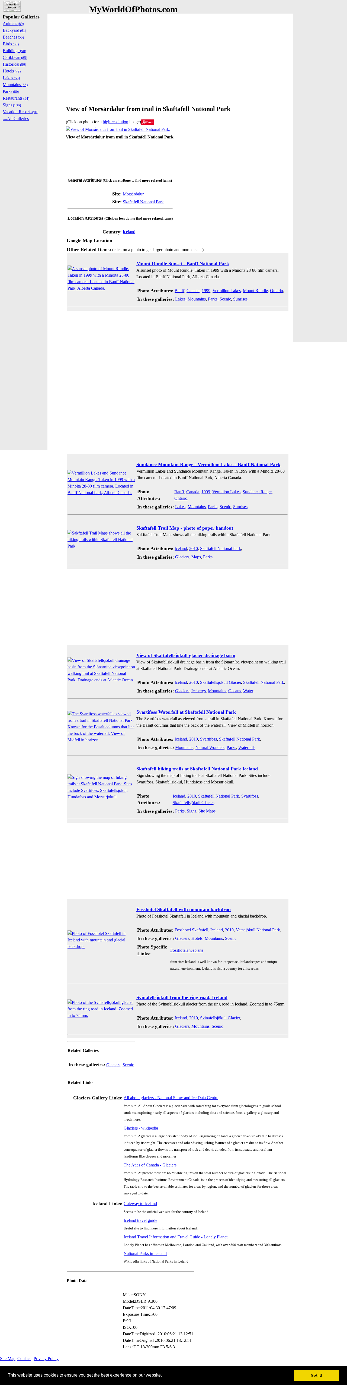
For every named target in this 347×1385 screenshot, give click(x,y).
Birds (11, 44)
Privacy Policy (46, 1358)
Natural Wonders (209, 747)
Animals (13, 23)
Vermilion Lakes (227, 290)
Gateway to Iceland (140, 1203)
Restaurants (16, 98)
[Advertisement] (177, 56)
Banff (179, 290)
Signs (191, 811)
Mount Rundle (255, 290)
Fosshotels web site (186, 950)
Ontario (276, 290)
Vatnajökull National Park (258, 930)
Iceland (129, 231)
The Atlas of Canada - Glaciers (150, 1165)
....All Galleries (16, 118)
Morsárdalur (133, 194)
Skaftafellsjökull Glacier (220, 682)
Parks (212, 299)
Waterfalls (246, 747)
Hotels (197, 938)
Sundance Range (257, 491)
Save (149, 122)
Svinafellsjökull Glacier (220, 1018)
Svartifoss (208, 739)
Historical (14, 64)
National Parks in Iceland (145, 1253)
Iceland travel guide (140, 1220)
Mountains (197, 299)
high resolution (115, 121)
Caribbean (15, 57)
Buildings (14, 50)
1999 (206, 290)
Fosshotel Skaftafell (191, 930)
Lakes (180, 299)
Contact (24, 1358)
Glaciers (182, 557)
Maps (196, 557)
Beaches (13, 37)
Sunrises (240, 299)
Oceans (234, 690)
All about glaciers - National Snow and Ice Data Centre (171, 1097)
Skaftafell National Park (143, 202)
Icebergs (198, 690)
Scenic (225, 299)
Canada (193, 290)
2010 (193, 548)
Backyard (14, 30)
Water (248, 690)
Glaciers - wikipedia (141, 1128)
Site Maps (207, 811)
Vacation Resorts (20, 111)
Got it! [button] (316, 1375)
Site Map (7, 1358)
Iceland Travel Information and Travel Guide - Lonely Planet (175, 1237)
